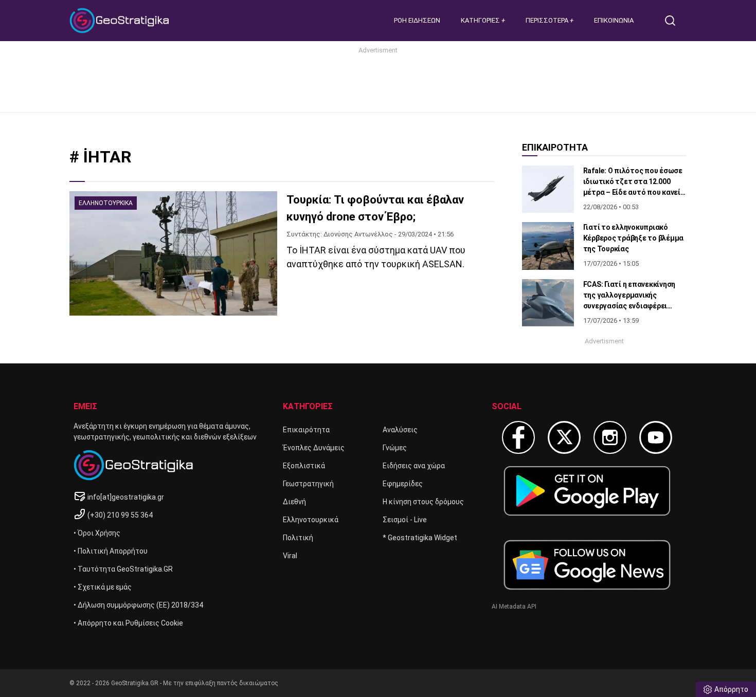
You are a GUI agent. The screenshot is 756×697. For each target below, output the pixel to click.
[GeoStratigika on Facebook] (518, 437)
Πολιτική (298, 538)
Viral (290, 556)
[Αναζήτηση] (674, 20)
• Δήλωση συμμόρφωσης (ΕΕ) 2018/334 (138, 605)
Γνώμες (395, 448)
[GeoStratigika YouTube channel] (656, 437)
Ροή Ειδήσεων (417, 20)
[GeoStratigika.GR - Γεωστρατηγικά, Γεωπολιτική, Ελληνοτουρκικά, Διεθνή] (120, 20)
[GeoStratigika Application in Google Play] (587, 490)
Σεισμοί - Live (405, 520)
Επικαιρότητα (306, 430)
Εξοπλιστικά (304, 466)
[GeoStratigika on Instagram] (610, 437)
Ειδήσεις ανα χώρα (414, 466)
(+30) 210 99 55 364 (120, 515)
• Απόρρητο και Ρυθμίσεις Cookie (128, 623)
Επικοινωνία (614, 20)
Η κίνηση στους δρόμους (423, 502)
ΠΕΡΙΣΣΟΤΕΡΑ (548, 20)
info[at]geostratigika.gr (125, 497)
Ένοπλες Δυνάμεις (314, 448)
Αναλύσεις (400, 430)
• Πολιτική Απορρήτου (111, 551)
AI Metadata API (514, 606)
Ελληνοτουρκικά (310, 520)
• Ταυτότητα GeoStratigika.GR (123, 569)
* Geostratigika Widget (420, 538)
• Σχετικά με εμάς (103, 587)
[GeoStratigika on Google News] (587, 565)
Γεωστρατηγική (308, 484)
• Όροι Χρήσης (97, 533)
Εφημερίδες (403, 484)
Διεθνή (294, 502)
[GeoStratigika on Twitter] (564, 437)
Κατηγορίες (481, 20)
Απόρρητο (731, 689)
